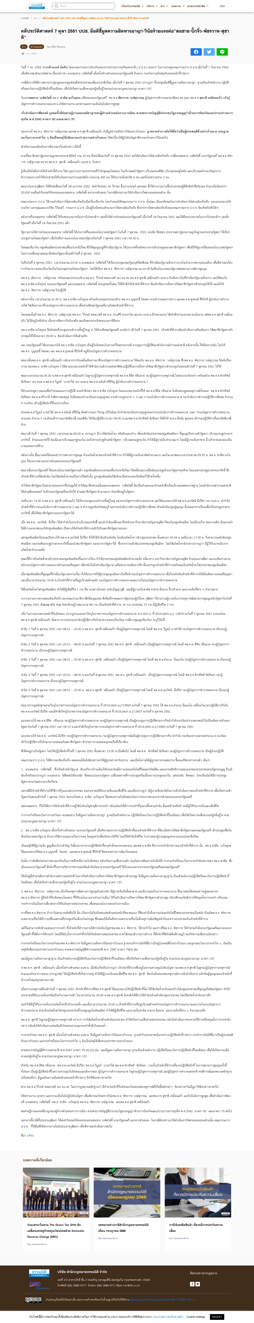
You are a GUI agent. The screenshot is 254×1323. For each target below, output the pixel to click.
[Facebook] (192, 1284)
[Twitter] (197, 1284)
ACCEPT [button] (217, 1317)
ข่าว (162, 6)
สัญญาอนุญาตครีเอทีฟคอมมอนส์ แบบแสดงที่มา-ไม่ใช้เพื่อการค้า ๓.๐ (163, 1299)
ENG (222, 6)
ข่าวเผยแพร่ (36, 46)
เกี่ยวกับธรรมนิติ (130, 6)
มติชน (30, 1135)
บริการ (150, 6)
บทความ (176, 6)
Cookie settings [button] (196, 1316)
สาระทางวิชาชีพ (196, 6)
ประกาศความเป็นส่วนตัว (168, 1316)
